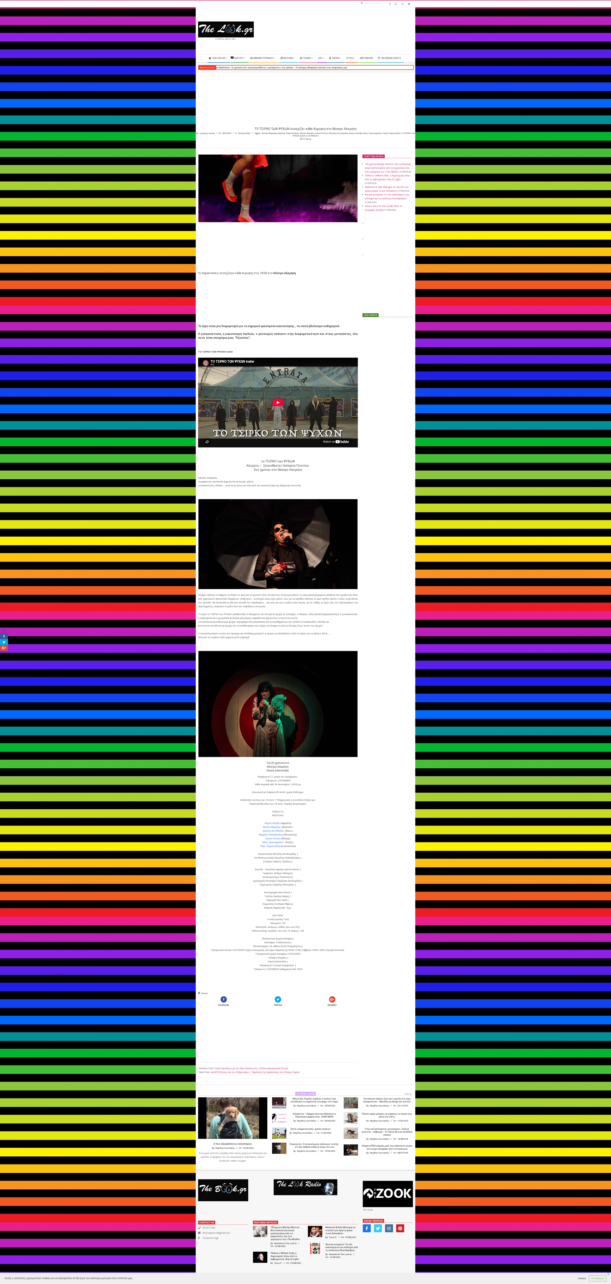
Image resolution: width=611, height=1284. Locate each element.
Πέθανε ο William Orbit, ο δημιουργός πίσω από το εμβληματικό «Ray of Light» (284, 1256)
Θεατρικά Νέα (244, 133)
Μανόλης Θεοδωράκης (338, 133)
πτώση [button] (582, 1278)
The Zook (368, 1209)
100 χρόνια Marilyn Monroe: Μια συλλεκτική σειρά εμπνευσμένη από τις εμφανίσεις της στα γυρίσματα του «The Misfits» (388, 168)
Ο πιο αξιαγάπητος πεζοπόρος (233, 1143)
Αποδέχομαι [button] (597, 1278)
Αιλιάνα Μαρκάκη (269, 133)
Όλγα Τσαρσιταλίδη (391, 133)
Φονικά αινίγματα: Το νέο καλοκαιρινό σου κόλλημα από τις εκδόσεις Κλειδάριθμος (341, 1247)
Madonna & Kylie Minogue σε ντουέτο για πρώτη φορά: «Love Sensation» (340, 1230)
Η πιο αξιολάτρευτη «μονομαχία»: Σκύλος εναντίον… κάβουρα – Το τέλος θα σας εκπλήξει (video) (387, 1132)
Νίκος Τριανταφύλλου (372, 133)
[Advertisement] (359, 30)
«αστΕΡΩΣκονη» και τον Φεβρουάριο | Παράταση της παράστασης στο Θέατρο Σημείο (255, 1072)
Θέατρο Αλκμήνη (307, 133)
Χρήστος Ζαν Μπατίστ (309, 135)
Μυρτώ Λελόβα (355, 133)
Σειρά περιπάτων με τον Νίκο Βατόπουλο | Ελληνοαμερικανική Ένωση (251, 1068)
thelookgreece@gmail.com (216, 1232)
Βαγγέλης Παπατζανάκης (288, 133)
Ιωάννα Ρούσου (321, 133)
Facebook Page (211, 1237)
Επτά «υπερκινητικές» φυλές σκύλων (310, 1129)
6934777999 (209, 1227)
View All (408, 1094)
